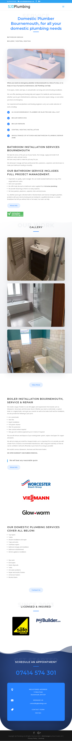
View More (36, 385)
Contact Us (36, 590)
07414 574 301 (36, 672)
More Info (13, 205)
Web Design (46, 736)
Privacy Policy (32, 738)
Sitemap (41, 738)
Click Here (38, 713)
